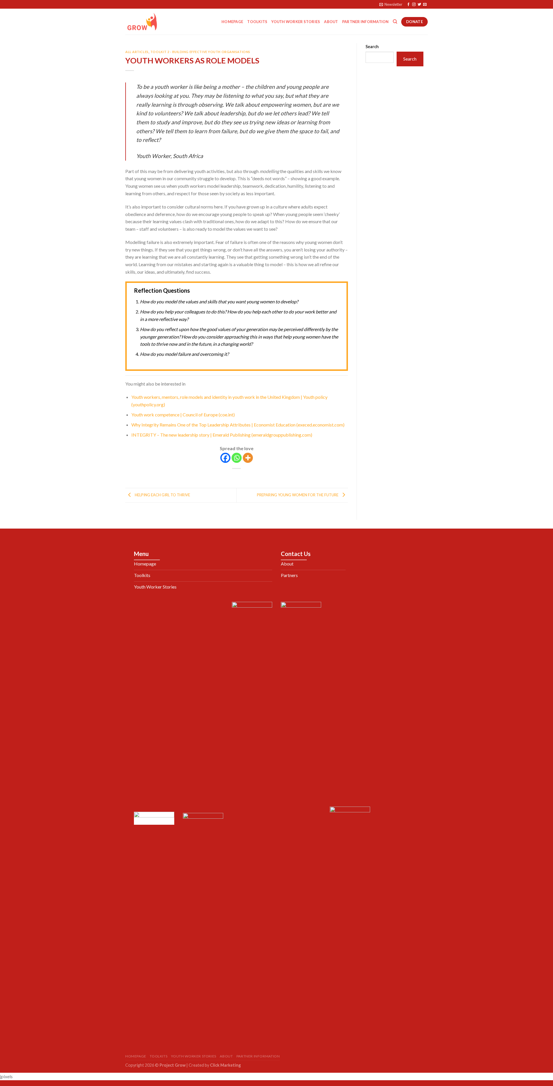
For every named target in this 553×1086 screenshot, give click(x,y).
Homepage (232, 21)
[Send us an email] (425, 5)
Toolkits (257, 21)
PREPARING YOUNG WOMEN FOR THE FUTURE (298, 495)
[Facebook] (225, 458)
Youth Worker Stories (295, 21)
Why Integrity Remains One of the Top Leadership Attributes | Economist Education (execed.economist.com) (237, 424)
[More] (248, 458)
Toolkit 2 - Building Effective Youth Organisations (200, 52)
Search (372, 46)
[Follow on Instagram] (414, 5)
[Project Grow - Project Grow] (154, 22)
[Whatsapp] (237, 458)
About (331, 21)
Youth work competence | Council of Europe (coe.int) (183, 414)
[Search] (395, 21)
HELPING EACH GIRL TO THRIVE (162, 495)
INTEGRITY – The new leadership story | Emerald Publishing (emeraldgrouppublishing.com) (221, 434)
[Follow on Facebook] (408, 5)
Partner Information (365, 21)
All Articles (137, 52)
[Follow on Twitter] (419, 5)
